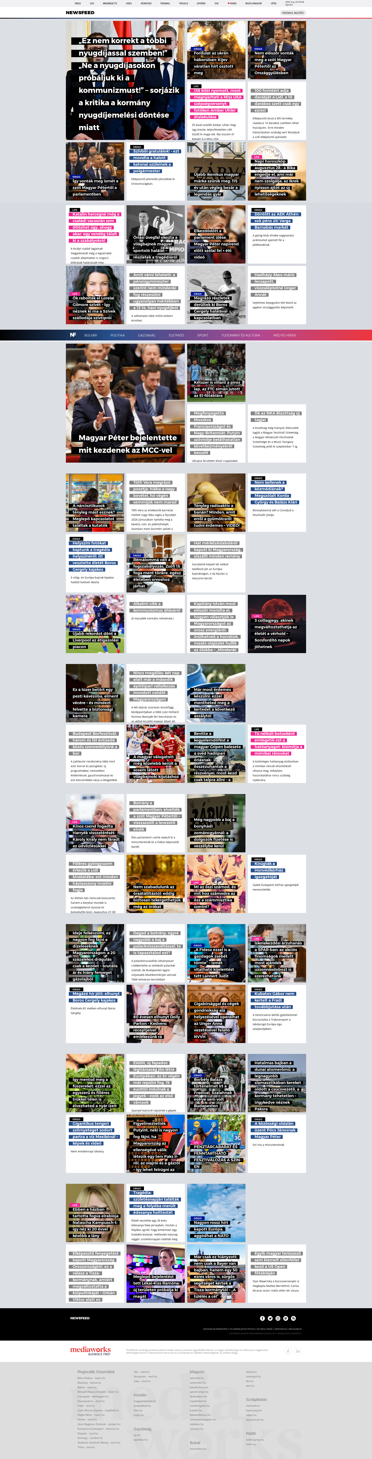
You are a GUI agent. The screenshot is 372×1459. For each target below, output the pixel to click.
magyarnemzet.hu (145, 1401)
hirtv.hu (138, 1410)
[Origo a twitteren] (270, 1318)
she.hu (250, 1385)
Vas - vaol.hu (142, 1371)
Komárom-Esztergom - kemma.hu (98, 1428)
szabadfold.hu (142, 1405)
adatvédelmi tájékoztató (215, 1329)
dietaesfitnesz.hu (200, 1414)
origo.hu (139, 1415)
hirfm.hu (251, 1444)
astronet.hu (197, 1378)
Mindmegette (110, 3)
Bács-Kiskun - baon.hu (91, 1378)
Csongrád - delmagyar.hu (93, 1396)
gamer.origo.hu (199, 1391)
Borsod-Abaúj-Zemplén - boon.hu (98, 1391)
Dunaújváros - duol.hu (91, 1401)
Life (92, 3)
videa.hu (251, 1415)
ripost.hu (251, 1371)
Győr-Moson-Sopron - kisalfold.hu (98, 1410)
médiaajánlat (295, 1329)
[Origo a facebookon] (262, 1318)
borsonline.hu (198, 1448)
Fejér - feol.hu (86, 1405)
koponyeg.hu (254, 1410)
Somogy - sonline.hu (90, 1437)
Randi (233, 3)
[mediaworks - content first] (90, 1351)
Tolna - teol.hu (86, 1447)
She (217, 3)
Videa (129, 3)
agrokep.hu (141, 1439)
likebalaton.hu (198, 1396)
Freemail (165, 3)
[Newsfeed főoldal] (80, 1318)
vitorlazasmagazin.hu (203, 1419)
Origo (78, 3)
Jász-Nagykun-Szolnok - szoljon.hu (99, 1424)
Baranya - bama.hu (89, 1382)
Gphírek (201, 3)
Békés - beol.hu (87, 1387)
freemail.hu (253, 1405)
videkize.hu (197, 1424)
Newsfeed (146, 3)
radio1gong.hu (255, 1439)
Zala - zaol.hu (142, 1381)
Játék (273, 3)
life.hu (249, 1381)
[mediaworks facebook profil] (288, 1351)
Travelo (183, 3)
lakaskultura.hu (199, 1387)
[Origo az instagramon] (278, 1318)
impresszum (280, 1329)
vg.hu (137, 1435)
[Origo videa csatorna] (285, 1318)
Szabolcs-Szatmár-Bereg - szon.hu (99, 1442)
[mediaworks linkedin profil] (298, 1351)
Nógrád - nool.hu (88, 1433)
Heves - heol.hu (87, 1419)
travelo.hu (196, 1410)
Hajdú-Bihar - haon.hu (91, 1414)
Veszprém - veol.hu (145, 1376)
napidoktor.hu (198, 1401)
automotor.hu (198, 1382)
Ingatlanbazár (253, 3)
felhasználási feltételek (242, 1329)
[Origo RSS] (293, 1318)
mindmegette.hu (200, 1405)
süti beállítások (264, 1329)
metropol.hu (253, 1376)
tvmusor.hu (196, 1428)
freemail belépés (293, 13)
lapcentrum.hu (255, 1419)
